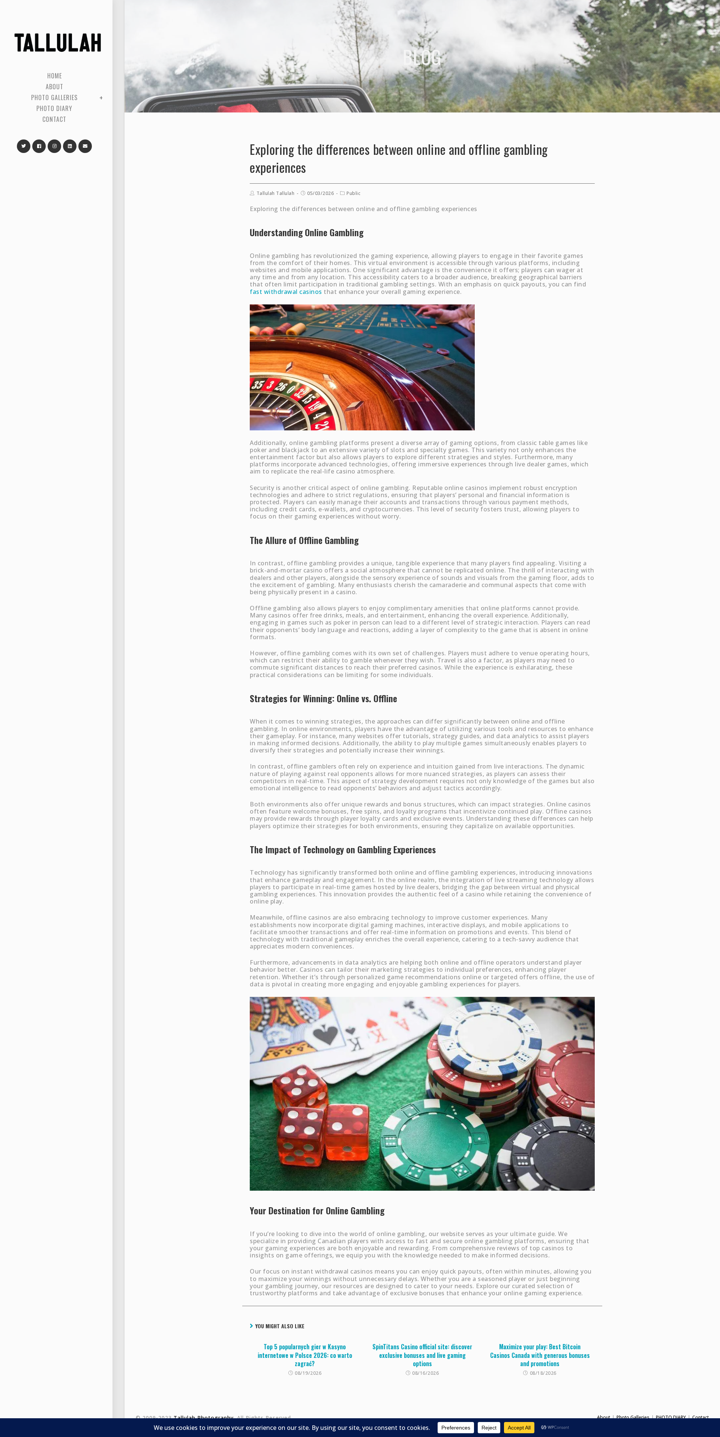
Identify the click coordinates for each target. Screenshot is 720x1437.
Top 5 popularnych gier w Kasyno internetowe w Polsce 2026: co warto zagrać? (305, 1355)
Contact (700, 1417)
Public (353, 193)
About (603, 1417)
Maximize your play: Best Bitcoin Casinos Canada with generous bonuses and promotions (540, 1355)
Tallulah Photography (204, 1417)
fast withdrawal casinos (286, 292)
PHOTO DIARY (671, 1417)
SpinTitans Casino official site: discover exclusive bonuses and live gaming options (422, 1355)
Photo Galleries (633, 1417)
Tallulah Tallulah (275, 193)
